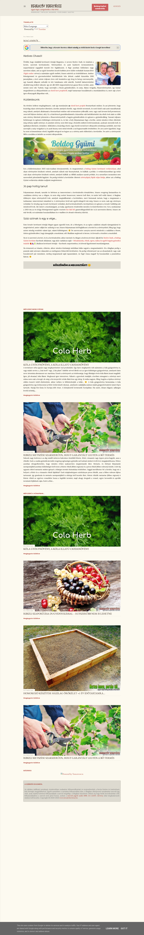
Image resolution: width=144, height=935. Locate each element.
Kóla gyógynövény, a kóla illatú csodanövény (56, 364)
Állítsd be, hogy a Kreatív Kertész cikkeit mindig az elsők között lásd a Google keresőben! (75, 48)
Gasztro (71, 12)
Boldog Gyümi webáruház (100, 7)
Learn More (112, 928)
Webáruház (35, 12)
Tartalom (44, 12)
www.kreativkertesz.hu (68, 798)
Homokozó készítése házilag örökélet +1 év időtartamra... (64, 693)
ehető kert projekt (78, 106)
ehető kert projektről (58, 91)
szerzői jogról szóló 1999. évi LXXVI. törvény (85, 796)
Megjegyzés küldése (31, 395)
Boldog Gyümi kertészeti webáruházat (100, 169)
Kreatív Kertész (46, 6)
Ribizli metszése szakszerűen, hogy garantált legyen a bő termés (68, 455)
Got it (124, 928)
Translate (42, 29)
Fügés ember (62, 12)
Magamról (52, 12)
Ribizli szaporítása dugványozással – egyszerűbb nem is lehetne (67, 613)
